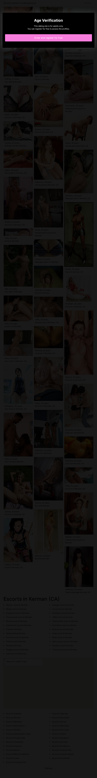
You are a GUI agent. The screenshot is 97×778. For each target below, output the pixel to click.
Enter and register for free (48, 37)
